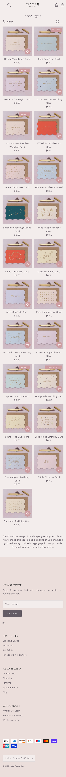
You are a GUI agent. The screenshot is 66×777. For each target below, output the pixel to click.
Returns (7, 682)
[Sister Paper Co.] (33, 5)
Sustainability (10, 687)
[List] (61, 21)
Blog (5, 692)
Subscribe (12, 613)
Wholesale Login (11, 710)
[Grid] (57, 21)
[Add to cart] (28, 51)
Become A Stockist (13, 715)
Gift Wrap (8, 645)
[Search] (10, 4)
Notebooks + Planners (15, 655)
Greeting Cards (11, 640)
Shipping (7, 678)
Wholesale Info (11, 720)
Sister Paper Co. (16, 766)
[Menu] (3, 4)
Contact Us (9, 673)
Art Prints (8, 650)
